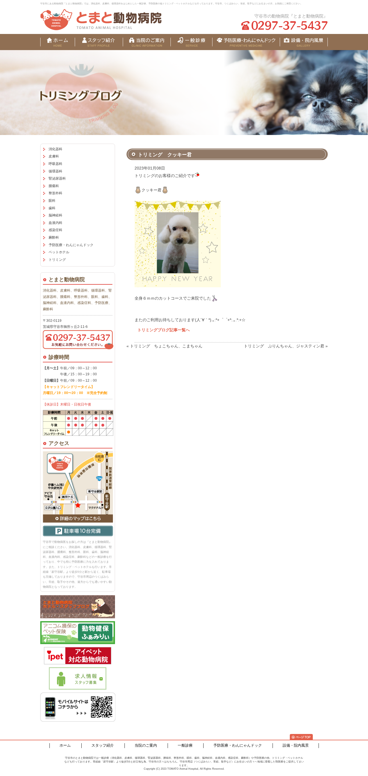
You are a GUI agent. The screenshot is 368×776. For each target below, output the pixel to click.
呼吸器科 (55, 164)
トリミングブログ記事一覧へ (163, 330)
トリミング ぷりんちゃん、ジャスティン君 (284, 346)
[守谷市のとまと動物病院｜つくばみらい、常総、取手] (101, 19)
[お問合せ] (304, 42)
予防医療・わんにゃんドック (71, 245)
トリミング (57, 260)
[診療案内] (191, 42)
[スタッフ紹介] (99, 42)
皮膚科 (54, 156)
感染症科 (55, 230)
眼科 (52, 201)
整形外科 (55, 193)
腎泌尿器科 (57, 178)
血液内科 (55, 223)
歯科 (52, 208)
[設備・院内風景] (246, 42)
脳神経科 (55, 215)
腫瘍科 (54, 186)
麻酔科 (54, 237)
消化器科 (55, 149)
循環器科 (55, 171)
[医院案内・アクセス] (147, 42)
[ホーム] (57, 42)
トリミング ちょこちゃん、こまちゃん (166, 346)
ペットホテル (59, 252)
